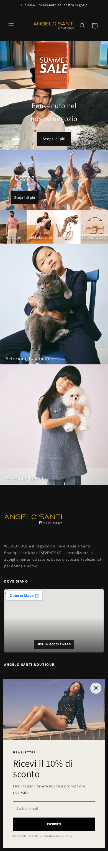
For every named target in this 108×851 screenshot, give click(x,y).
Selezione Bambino (27, 358)
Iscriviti (54, 824)
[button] (11, 26)
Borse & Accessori (94, 237)
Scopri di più (54, 139)
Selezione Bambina (27, 479)
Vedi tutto (13, 237)
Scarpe (67, 237)
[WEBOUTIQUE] (54, 519)
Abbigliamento (40, 237)
